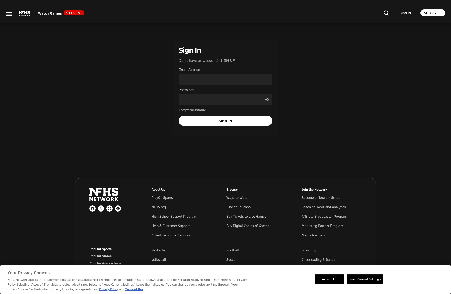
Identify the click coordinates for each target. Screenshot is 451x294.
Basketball (159, 250)
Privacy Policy (108, 289)
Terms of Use (134, 289)
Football (232, 250)
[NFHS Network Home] (25, 14)
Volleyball (159, 259)
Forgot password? (192, 110)
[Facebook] (92, 208)
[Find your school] (386, 13)
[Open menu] (9, 14)
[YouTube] (118, 208)
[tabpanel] (257, 259)
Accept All (329, 279)
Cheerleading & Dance (318, 259)
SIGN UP (227, 60)
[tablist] (112, 256)
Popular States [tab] (100, 256)
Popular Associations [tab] (105, 263)
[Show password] (267, 99)
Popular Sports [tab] (100, 249)
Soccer (231, 259)
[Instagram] (109, 208)
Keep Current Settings (365, 279)
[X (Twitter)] (101, 208)
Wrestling (309, 250)
